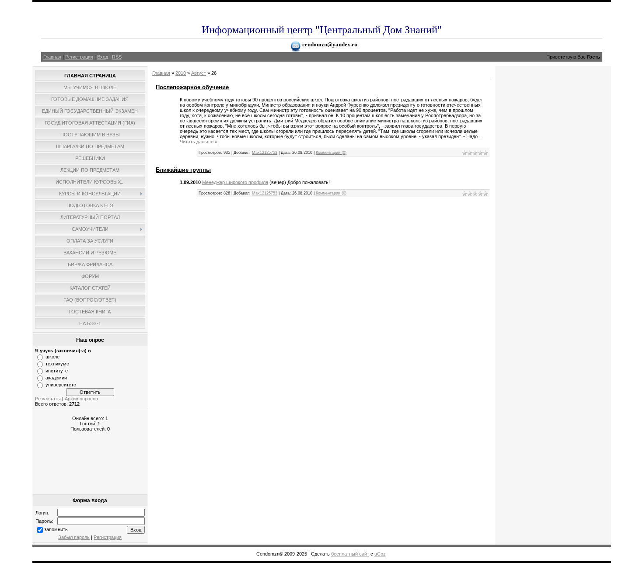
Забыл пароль (74, 537)
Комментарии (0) (331, 152)
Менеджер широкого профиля (235, 182)
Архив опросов (81, 398)
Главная (52, 56)
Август (198, 73)
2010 (180, 73)
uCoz (380, 553)
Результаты (48, 398)
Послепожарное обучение (192, 87)
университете (60, 384)
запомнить (56, 529)
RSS (117, 56)
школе (52, 356)
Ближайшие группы (183, 170)
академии (56, 377)
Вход (102, 56)
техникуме (57, 363)
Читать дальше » (198, 141)
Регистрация (79, 56)
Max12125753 (264, 152)
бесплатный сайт (350, 553)
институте (56, 370)
